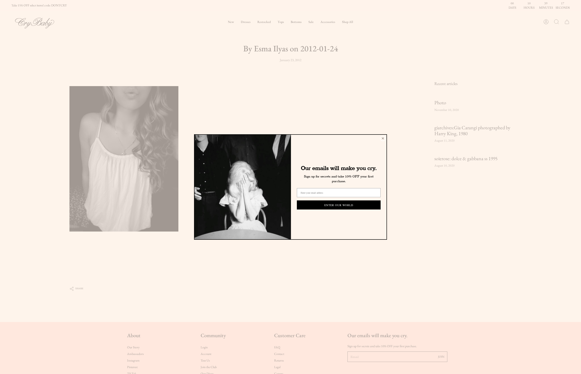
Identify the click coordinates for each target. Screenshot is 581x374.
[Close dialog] (383, 138)
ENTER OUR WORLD (338, 205)
